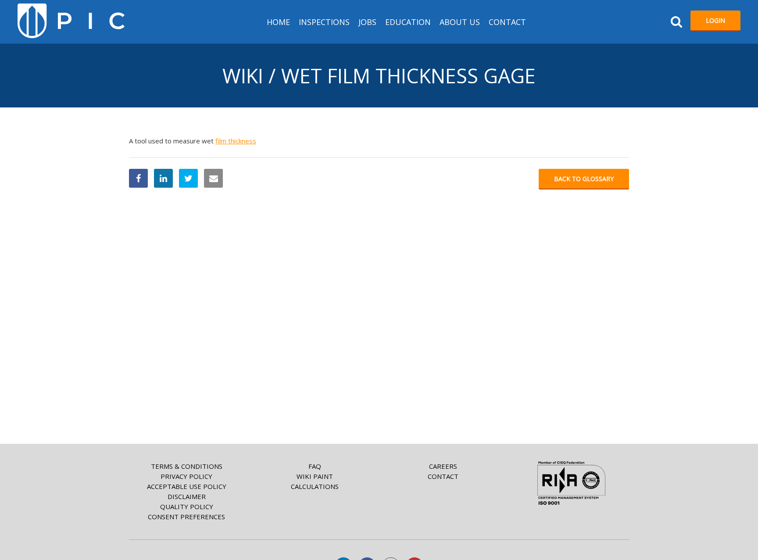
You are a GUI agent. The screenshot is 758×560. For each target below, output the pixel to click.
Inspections (324, 22)
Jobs (367, 22)
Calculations (315, 486)
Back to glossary (584, 179)
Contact (507, 22)
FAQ (314, 466)
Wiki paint (315, 476)
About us (460, 22)
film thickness (235, 140)
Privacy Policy (186, 476)
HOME (278, 22)
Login (715, 20)
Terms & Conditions (186, 466)
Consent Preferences (186, 516)
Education (408, 22)
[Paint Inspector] (71, 21)
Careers (443, 466)
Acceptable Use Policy (186, 486)
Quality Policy (186, 506)
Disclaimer (187, 496)
